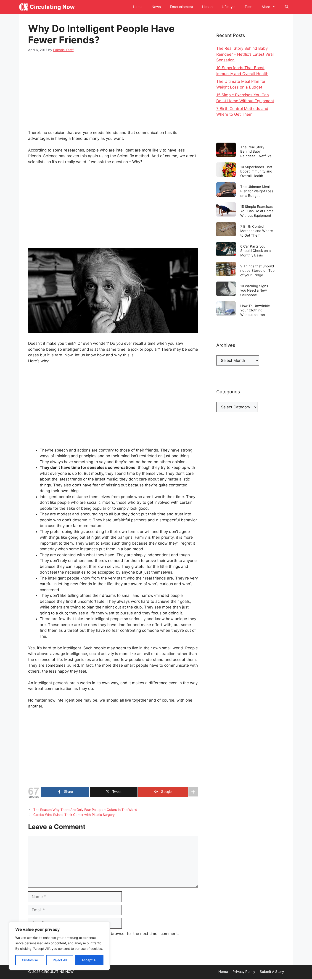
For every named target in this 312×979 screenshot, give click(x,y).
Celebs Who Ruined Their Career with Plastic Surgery (74, 815)
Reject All (60, 960)
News (156, 7)
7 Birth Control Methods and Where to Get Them (256, 230)
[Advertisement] (113, 92)
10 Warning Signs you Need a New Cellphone (254, 290)
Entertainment (181, 7)
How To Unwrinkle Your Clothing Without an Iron (255, 310)
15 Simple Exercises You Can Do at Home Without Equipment (257, 210)
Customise (30, 960)
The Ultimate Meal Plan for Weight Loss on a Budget (256, 191)
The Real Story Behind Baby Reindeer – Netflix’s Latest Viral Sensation (245, 54)
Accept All (89, 960)
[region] (59, 946)
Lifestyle (228, 7)
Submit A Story (272, 971)
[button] (286, 7)
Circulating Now (52, 6)
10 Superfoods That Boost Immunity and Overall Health (256, 171)
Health (207, 7)
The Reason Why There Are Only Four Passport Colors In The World (85, 810)
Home (138, 7)
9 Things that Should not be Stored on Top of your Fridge (257, 270)
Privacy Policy (244, 971)
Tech (249, 7)
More (266, 7)
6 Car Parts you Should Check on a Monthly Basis (255, 250)
